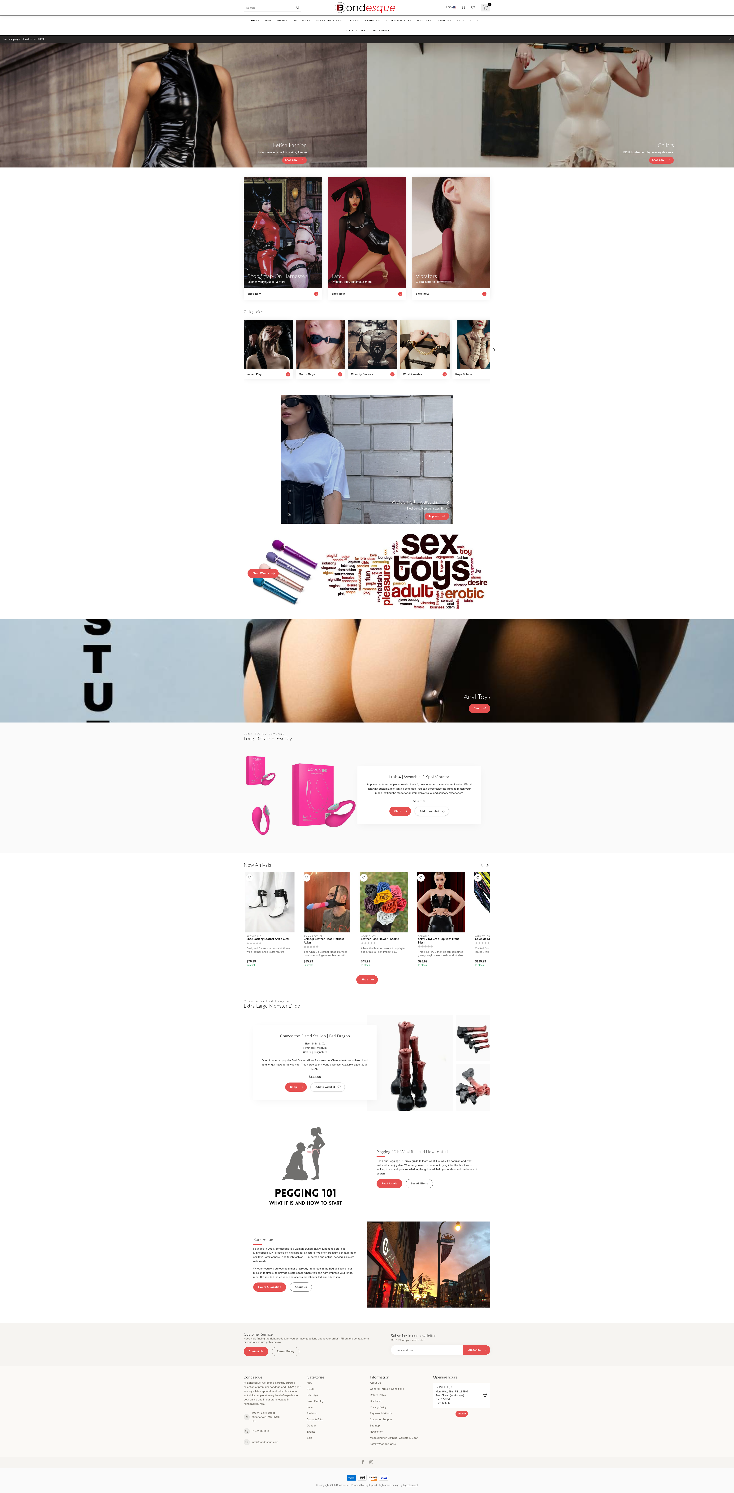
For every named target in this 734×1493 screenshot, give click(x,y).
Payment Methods (381, 1413)
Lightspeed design (389, 1485)
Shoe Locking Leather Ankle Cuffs (268, 939)
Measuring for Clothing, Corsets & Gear (394, 1437)
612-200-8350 (260, 1431)
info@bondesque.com (265, 1441)
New (268, 20)
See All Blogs (419, 1183)
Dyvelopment (410, 1485)
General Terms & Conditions (387, 1388)
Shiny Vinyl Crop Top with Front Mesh (438, 941)
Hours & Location (269, 1286)
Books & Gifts (397, 20)
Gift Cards (380, 30)
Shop (397, 811)
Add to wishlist (429, 811)
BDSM (281, 20)
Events (443, 20)
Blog (474, 20)
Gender (423, 20)
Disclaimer (376, 1401)
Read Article (389, 1183)
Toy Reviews (355, 30)
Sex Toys (300, 20)
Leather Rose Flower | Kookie (380, 939)
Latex (352, 20)
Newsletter (376, 1431)
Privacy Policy (378, 1407)
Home (255, 20)
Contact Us (256, 1351)
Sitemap (375, 1425)
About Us (301, 1286)
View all (462, 1413)
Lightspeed (371, 1485)
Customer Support (381, 1419)
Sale (460, 20)
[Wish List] (473, 7)
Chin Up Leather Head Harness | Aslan (325, 941)
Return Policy (285, 1351)
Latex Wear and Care (383, 1443)
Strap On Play (328, 20)
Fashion (371, 20)
